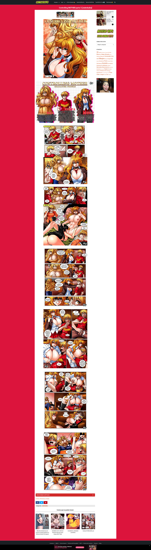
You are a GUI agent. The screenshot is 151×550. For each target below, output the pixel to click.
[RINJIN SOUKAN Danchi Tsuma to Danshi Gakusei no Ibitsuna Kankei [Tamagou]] (42, 528)
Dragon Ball (110, 58)
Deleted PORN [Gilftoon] (88, 531)
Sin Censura (107, 70)
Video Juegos (100, 74)
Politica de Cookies (87, 543)
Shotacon (102, 70)
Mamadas (99, 67)
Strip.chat (108, 22)
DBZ (98, 58)
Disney (106, 58)
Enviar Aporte (63, 543)
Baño (108, 52)
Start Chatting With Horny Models (109, 12)
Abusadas (103, 52)
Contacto (52, 543)
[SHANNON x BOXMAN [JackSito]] (73, 528)
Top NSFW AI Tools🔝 (100, 2)
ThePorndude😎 (109, 2)
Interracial (99, 65)
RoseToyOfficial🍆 (80, 2)
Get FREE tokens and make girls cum (109, 20)
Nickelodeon (99, 69)
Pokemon (98, 70)
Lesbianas (104, 65)
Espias (98, 61)
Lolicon (108, 65)
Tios (108, 72)
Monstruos (111, 67)
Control (37, 498)
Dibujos (102, 58)
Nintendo (102, 69)
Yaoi (105, 74)
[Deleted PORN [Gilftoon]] (88, 528)
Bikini (110, 52)
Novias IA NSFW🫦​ (90, 2)
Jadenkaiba (45, 505)
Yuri (107, 74)
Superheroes (99, 72)
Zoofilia (109, 74)
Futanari (109, 61)
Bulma (110, 54)
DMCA (57, 543)
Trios (110, 72)
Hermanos (42, 498)
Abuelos (100, 52)
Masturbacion (105, 67)
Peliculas (110, 69)
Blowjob (107, 54)
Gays (112, 61)
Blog (100, 543)
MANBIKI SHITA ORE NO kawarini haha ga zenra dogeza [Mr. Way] (57, 532)
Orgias (106, 69)
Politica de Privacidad (73, 543)
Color (112, 56)
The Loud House (104, 72)
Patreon (96, 543)
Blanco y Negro (101, 54)
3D (97, 52)
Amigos (106, 52)
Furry (105, 61)
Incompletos (110, 63)
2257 (81, 543)
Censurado (107, 56)
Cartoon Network (100, 56)
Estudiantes (101, 61)
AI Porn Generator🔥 (71, 2)
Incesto (47, 498)
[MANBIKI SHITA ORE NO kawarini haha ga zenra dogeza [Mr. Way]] (57, 528)
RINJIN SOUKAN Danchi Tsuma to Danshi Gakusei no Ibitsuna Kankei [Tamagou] (42, 532)
